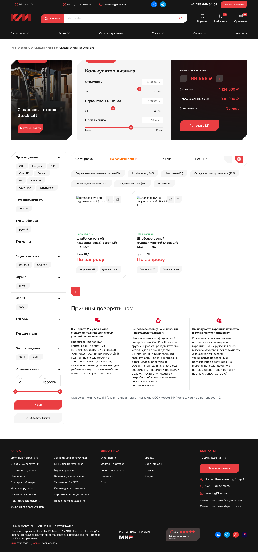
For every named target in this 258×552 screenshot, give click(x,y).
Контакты (241, 33)
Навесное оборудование (70, 501)
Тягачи (164, 183)
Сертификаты (153, 464)
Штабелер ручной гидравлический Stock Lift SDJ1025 (96, 243)
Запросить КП (87, 269)
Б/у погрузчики (64, 470)
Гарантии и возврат (113, 470)
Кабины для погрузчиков (69, 488)
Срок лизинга (95, 120)
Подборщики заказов (91, 183)
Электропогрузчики (23, 470)
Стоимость (93, 82)
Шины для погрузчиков (68, 464)
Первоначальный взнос (103, 101)
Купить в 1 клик (110, 269)
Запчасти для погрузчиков (71, 458)
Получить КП (199, 126)
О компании (18, 33)
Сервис (198, 33)
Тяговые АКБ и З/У (66, 482)
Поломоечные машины (25, 494)
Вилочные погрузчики (25, 458)
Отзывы (149, 470)
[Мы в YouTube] (236, 535)
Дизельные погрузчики (25, 464)
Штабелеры (143, 173)
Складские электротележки (214, 173)
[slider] (139, 89)
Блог (104, 482)
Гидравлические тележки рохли (98, 173)
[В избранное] (117, 199)
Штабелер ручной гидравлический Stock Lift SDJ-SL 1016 (157, 243)
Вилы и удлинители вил (69, 476)
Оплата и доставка (111, 33)
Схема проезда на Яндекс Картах (221, 506)
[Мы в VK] (154, 4)
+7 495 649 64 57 (204, 4)
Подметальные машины (25, 501)
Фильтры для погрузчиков (27, 507)
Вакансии (107, 476)
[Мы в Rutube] (244, 535)
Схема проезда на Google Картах (221, 500)
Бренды (149, 458)
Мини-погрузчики (22, 488)
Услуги (156, 33)
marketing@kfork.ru (115, 4)
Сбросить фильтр (39, 417)
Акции (62, 33)
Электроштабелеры (23, 482)
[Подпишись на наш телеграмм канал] (163, 4)
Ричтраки (174, 173)
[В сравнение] (109, 199)
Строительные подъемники (71, 494)
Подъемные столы (133, 183)
